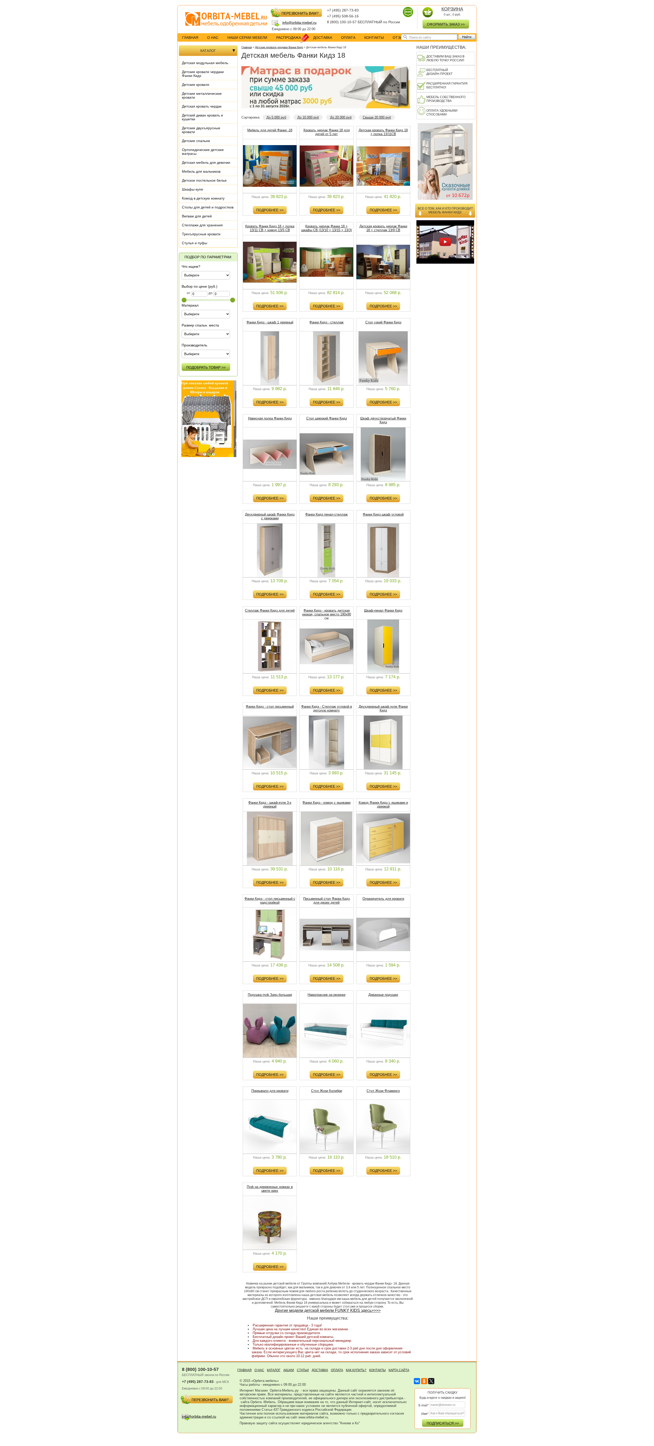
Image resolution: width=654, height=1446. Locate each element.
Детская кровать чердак (201, 106)
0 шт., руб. (452, 11)
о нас (212, 38)
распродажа (288, 38)
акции (288, 1370)
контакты (374, 38)
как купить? (356, 1370)
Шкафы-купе (192, 189)
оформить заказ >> (446, 24)
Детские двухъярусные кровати (201, 130)
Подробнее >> (270, 210)
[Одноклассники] (424, 1381)
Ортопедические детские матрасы (203, 152)
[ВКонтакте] (417, 1381)
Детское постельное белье (204, 180)
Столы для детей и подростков (207, 207)
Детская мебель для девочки (206, 162)
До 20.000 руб (341, 117)
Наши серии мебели (247, 38)
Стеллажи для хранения (202, 225)
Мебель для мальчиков (201, 171)
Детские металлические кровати (202, 95)
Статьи (303, 1370)
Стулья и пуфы (194, 243)
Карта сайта (399, 1370)
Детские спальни (196, 141)
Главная (190, 38)
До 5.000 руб (276, 117)
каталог (274, 1370)
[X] (431, 1381)
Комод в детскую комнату (203, 198)
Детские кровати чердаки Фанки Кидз (203, 74)
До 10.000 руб (308, 117)
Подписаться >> (443, 1423)
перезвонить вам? (300, 13)
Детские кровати (195, 85)
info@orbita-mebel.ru (299, 22)
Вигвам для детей (197, 216)
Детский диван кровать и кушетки (202, 117)
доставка (322, 38)
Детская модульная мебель (205, 63)
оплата (348, 38)
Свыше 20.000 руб (377, 117)
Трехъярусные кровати (201, 234)
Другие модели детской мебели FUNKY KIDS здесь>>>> (328, 1310)
